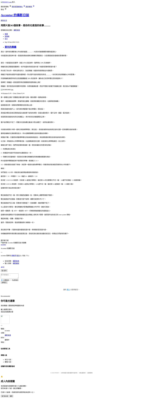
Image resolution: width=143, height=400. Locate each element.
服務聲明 (90, 373)
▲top (2, 267)
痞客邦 (13, 255)
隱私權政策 (82, 373)
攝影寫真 (17, 30)
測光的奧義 (10, 47)
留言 (18, 255)
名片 (6, 39)
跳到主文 (4, 20)
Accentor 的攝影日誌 (15, 15)
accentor (3, 244)
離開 (11, 396)
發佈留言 (4, 282)
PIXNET (57, 373)
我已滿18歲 (5, 396)
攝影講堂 (16, 263)
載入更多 (4, 270)
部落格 (7, 36)
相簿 (6, 34)
